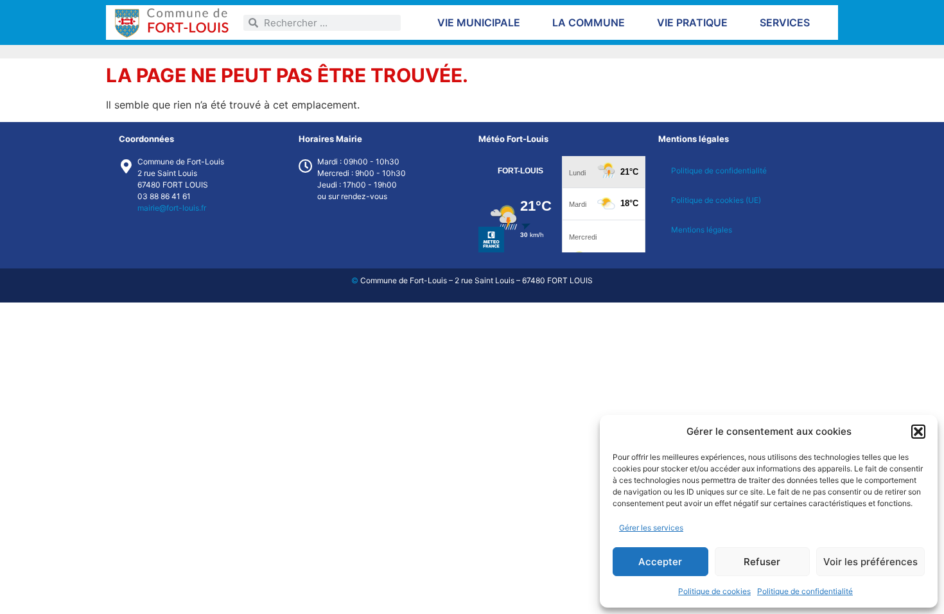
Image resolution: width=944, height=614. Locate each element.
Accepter (660, 562)
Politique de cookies (714, 591)
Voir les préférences (870, 562)
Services (785, 22)
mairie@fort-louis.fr (171, 208)
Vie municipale (478, 22)
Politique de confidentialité (805, 591)
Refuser (762, 562)
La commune (588, 22)
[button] (918, 431)
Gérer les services (651, 527)
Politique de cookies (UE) (716, 200)
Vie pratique (692, 22)
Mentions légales (701, 229)
